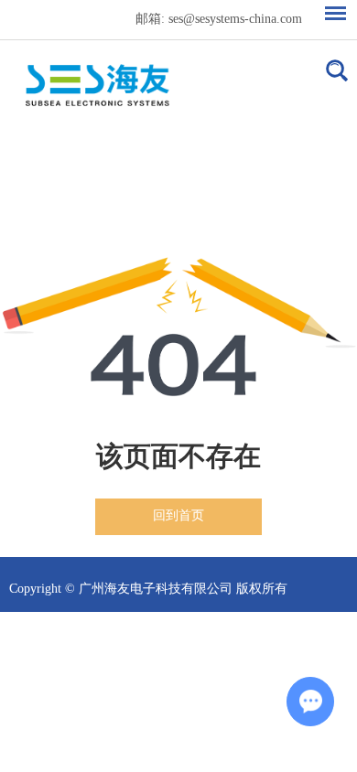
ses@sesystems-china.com (235, 19)
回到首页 (178, 515)
